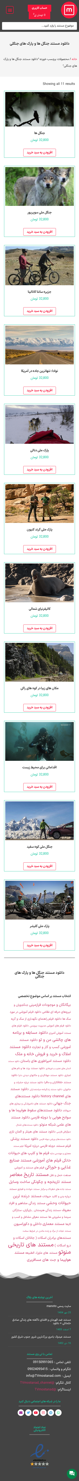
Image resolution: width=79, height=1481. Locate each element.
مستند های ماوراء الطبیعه (41, 1253)
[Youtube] (36, 1412)
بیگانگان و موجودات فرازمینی (50, 1005)
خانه (74, 59)
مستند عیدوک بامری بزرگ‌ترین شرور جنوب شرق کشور (41, 1337)
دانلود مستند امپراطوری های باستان (45, 1061)
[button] (10, 10)
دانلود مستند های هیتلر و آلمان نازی (32, 1131)
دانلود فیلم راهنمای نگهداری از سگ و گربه (36, 1019)
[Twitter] (28, 1412)
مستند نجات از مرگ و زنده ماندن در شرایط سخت (47, 1231)
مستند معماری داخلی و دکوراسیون (39, 1224)
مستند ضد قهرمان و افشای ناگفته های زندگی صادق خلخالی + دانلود (41, 1322)
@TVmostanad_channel (37, 1382)
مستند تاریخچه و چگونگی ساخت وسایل (40, 1182)
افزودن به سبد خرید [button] (39, 152)
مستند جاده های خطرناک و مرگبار (56, 1189)
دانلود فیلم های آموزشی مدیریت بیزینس (50, 1026)
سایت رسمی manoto (59, 1306)
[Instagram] (43, 1412)
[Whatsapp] (58, 1412)
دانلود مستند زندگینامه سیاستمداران (46, 1089)
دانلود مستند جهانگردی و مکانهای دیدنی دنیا (40, 1075)
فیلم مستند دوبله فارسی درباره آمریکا (48, 1146)
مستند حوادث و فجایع (29, 1189)
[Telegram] (51, 1412)
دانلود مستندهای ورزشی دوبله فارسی (55, 1139)
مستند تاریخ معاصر (29, 1174)
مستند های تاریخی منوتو (39, 1248)
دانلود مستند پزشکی (24, 1139)
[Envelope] (21, 1412)
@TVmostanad (45, 1389)
